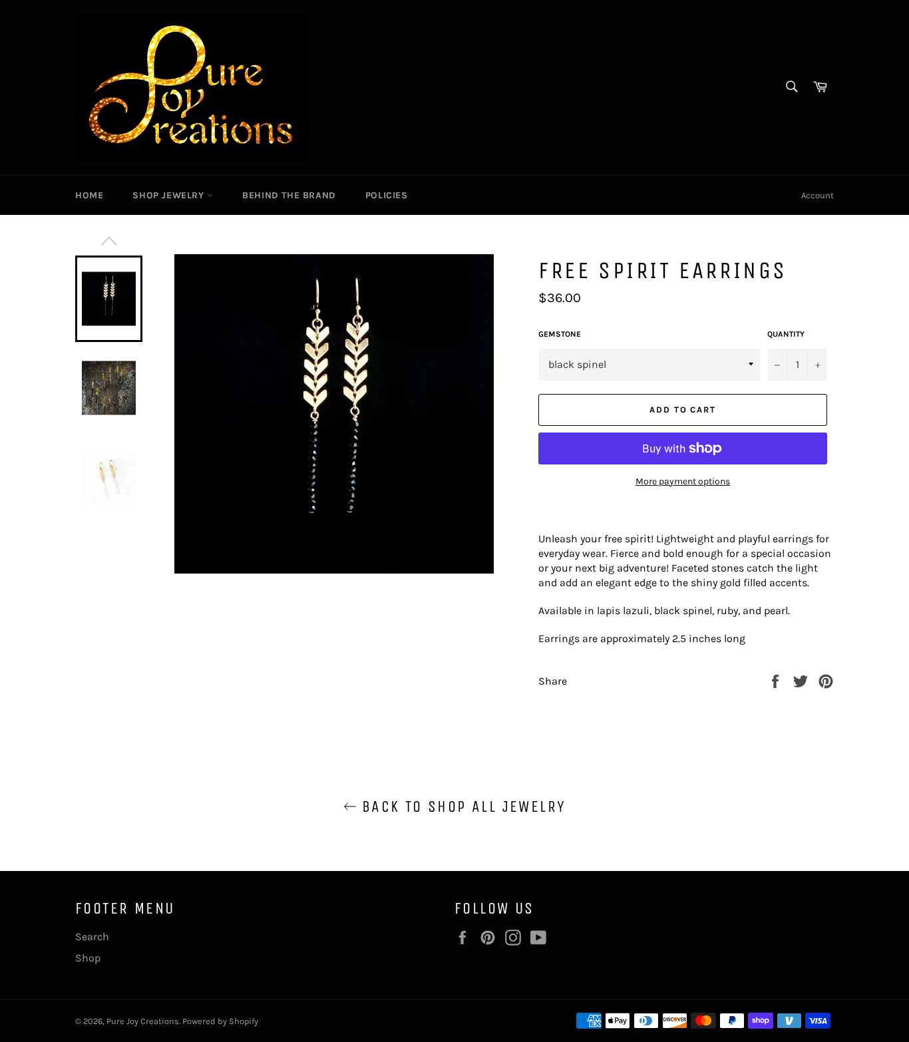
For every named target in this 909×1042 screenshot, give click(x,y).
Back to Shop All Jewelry (461, 806)
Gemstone (559, 334)
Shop (87, 958)
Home (89, 195)
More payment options (683, 481)
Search (92, 936)
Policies (386, 195)
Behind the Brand (289, 195)
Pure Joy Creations (142, 1021)
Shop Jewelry (169, 195)
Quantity (786, 334)
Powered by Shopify (220, 1021)
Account (817, 195)
